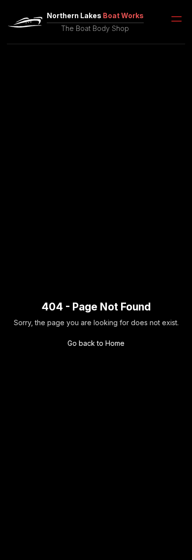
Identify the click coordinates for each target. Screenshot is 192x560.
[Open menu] (176, 19)
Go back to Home (96, 343)
